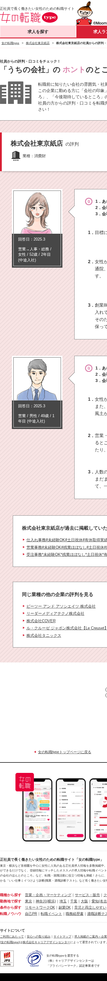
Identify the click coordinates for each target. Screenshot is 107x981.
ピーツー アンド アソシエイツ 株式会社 (61, 606)
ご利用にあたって (12, 936)
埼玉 (63, 901)
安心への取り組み (39, 936)
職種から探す (10, 895)
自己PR (31, 914)
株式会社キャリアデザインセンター (46, 942)
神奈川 (41, 901)
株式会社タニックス (43, 635)
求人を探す (38, 31)
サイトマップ (62, 936)
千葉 (73, 901)
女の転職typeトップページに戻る (64, 752)
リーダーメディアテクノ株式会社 (55, 613)
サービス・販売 (87, 895)
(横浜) (51, 901)
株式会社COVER (41, 621)
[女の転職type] (10, 942)
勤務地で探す (10, 901)
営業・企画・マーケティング (48, 895)
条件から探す (10, 907)
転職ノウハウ (10, 914)
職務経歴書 (75, 914)
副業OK (65, 907)
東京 (28, 901)
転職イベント (51, 914)
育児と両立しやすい (90, 907)
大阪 (84, 901)
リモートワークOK (40, 907)
